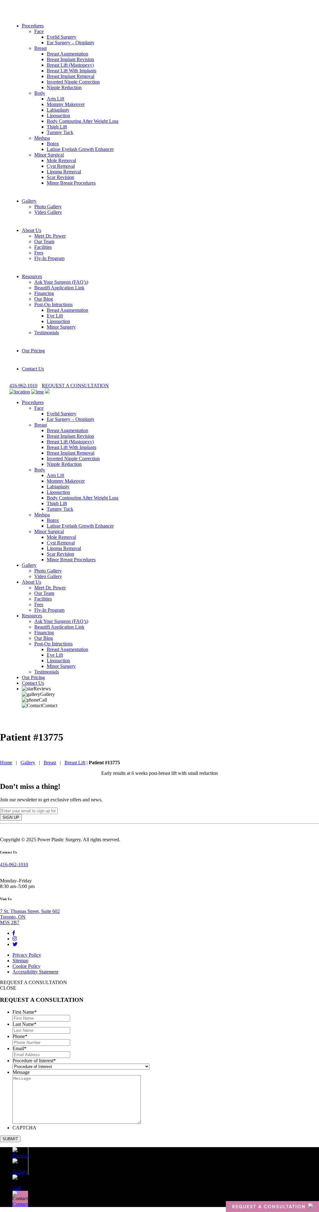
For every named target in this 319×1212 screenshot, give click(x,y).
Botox (53, 143)
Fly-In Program (49, 258)
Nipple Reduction (64, 87)
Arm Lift (55, 98)
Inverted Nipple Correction (73, 82)
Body (39, 93)
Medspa (42, 138)
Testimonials (46, 332)
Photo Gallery (48, 206)
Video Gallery (48, 212)
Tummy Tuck (60, 132)
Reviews (42, 688)
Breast (40, 48)
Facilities (43, 247)
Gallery (29, 201)
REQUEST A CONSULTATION (75, 385)
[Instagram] (14, 938)
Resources (32, 276)
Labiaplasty (58, 110)
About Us (31, 230)
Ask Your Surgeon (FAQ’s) (61, 282)
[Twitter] (14, 944)
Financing (44, 293)
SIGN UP (10, 817)
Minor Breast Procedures (71, 183)
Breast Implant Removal (70, 76)
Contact (49, 705)
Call (43, 700)
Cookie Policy (26, 966)
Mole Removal (61, 160)
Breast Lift (74, 762)
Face (39, 31)
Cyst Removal (61, 166)
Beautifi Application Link (59, 287)
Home (6, 762)
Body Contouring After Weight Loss (82, 121)
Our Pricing (33, 350)
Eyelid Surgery (61, 37)
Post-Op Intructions (53, 304)
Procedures (33, 25)
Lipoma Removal (64, 171)
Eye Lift (55, 315)
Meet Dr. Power (50, 236)
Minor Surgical (49, 154)
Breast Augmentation (67, 53)
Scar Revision (60, 177)
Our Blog (43, 299)
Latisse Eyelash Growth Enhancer (80, 149)
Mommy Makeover (66, 104)
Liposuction (58, 115)
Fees (38, 252)
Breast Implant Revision (70, 59)
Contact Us (33, 368)
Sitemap (20, 960)
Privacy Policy (26, 955)
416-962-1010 (23, 385)
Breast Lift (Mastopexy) (70, 65)
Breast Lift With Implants (71, 70)
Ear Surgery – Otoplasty (70, 42)
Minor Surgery (61, 327)
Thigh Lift (57, 126)
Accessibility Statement (35, 971)
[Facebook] (13, 933)
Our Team (44, 241)
